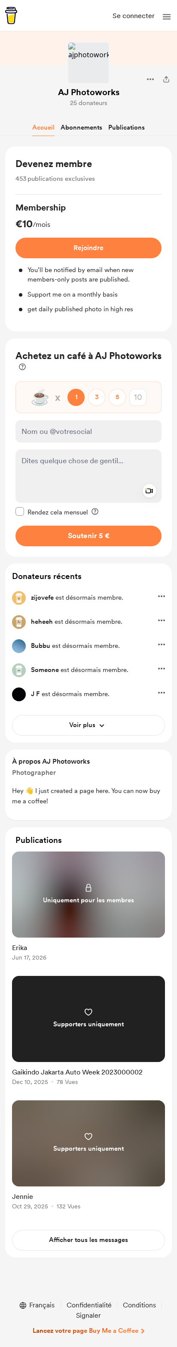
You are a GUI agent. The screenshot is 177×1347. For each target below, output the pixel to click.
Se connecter (134, 16)
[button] (167, 17)
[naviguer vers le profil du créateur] (88, 62)
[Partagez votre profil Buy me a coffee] (166, 79)
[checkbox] (51, 511)
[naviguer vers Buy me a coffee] (11, 15)
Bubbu (40, 646)
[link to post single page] (88, 908)
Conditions (139, 1305)
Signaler (88, 1315)
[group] (88, 257)
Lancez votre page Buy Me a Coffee (85, 1331)
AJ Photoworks (88, 92)
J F (35, 694)
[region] (88, 238)
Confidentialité (89, 1305)
